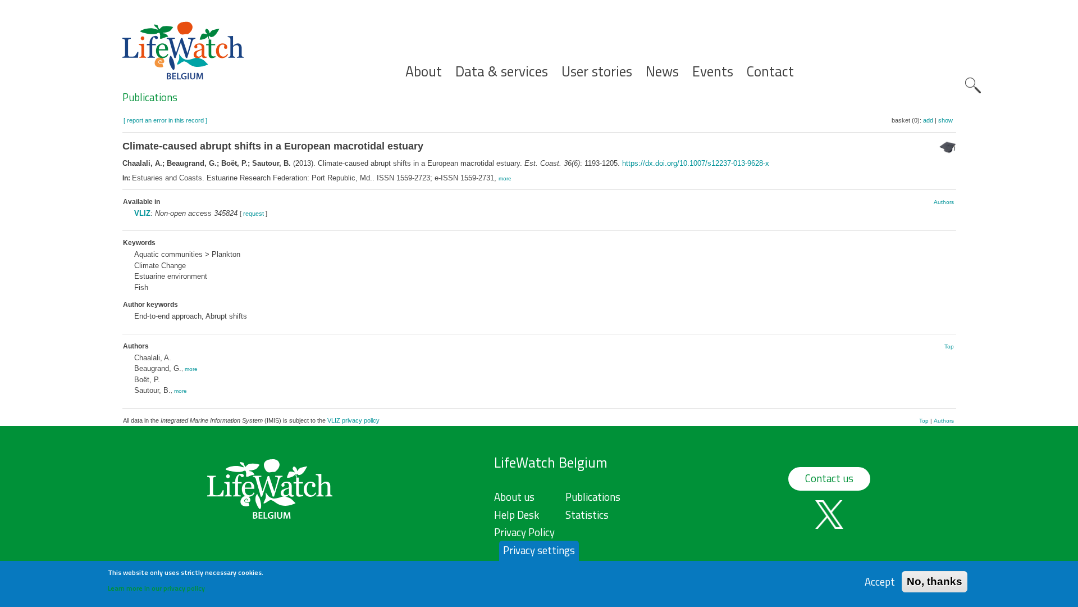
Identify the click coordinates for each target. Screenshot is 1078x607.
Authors (944, 202)
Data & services (501, 71)
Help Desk (516, 515)
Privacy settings (539, 550)
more (505, 178)
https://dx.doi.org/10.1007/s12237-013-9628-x (695, 163)
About (423, 71)
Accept (880, 581)
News (662, 71)
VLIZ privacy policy (353, 420)
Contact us (829, 478)
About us (514, 497)
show (945, 120)
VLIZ (142, 213)
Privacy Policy (524, 532)
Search (973, 85)
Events (712, 71)
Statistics (587, 515)
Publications (149, 97)
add (928, 120)
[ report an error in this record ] (165, 120)
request (253, 213)
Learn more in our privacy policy (156, 587)
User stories (596, 71)
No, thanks (934, 581)
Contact (770, 71)
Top (949, 346)
